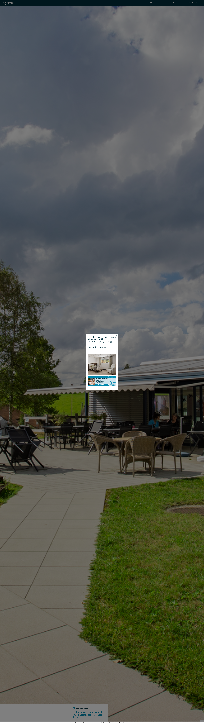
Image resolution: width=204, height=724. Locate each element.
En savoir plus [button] (121, 722)
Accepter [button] (127, 722)
